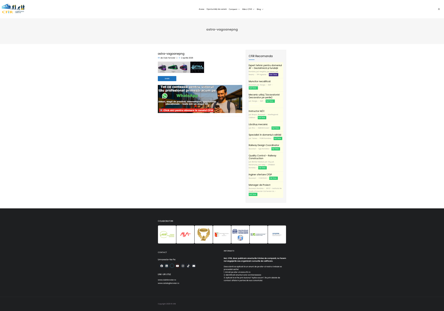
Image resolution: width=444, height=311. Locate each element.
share (167, 78)
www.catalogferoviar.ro (168, 283)
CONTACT (162, 252)
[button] (234, 9)
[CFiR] (13, 9)
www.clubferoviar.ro (167, 280)
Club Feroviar (169, 58)
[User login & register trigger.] (439, 9)
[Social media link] (284, 304)
